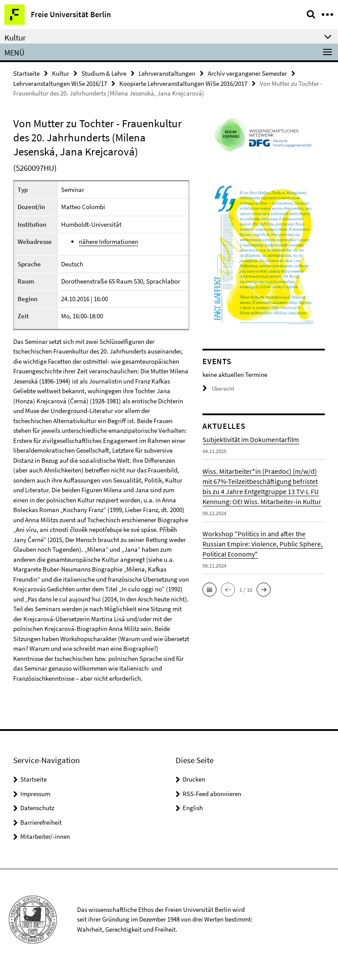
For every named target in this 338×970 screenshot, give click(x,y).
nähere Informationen (108, 241)
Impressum (35, 793)
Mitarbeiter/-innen (45, 836)
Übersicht (223, 388)
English (193, 808)
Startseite (26, 73)
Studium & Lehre (103, 73)
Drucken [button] (194, 779)
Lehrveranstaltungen (167, 73)
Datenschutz (37, 808)
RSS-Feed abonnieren (212, 793)
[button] (209, 589)
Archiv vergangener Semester (247, 73)
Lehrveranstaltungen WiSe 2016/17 (60, 83)
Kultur (60, 73)
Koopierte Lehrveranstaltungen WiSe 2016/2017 (183, 83)
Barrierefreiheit (41, 822)
